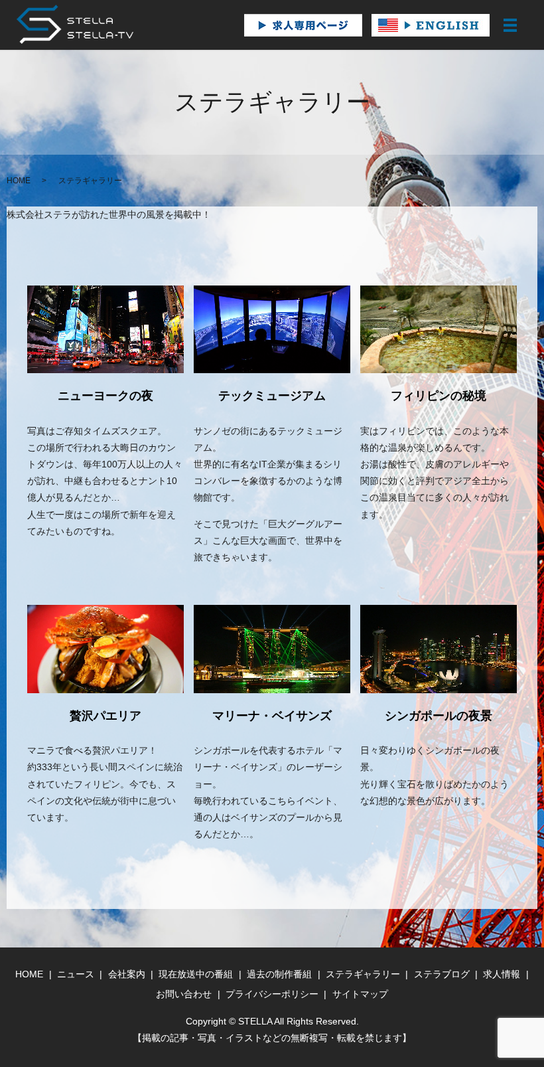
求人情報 (501, 974)
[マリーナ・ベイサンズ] (272, 649)
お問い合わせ (184, 994)
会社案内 (126, 974)
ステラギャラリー (363, 974)
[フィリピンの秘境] (438, 329)
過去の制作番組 (279, 974)
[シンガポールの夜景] (438, 649)
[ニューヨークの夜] (105, 329)
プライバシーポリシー (272, 994)
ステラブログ (442, 974)
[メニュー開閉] (510, 25)
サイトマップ (360, 994)
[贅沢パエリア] (105, 649)
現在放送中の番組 (196, 974)
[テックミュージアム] (272, 329)
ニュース (75, 974)
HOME (19, 180)
